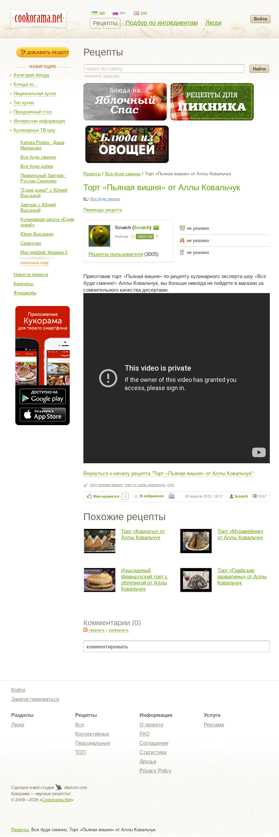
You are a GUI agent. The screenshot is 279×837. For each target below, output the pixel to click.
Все (79, 724)
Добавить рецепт (48, 52)
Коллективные (92, 734)
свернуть (97, 630)
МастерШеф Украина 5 (43, 252)
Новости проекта (31, 274)
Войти (260, 18)
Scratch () (133, 227)
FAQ (145, 734)
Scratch (241, 496)
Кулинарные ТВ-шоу (34, 130)
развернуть (119, 630)
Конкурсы (23, 283)
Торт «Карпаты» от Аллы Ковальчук (143, 534)
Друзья (148, 761)
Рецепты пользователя (115, 254)
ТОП (80, 752)
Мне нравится (106, 496)
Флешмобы (25, 292)
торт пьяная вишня (105, 485)
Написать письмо (156, 227)
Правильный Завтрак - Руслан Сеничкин (43, 178)
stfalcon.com (75, 787)
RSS (85, 630)
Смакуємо (30, 243)
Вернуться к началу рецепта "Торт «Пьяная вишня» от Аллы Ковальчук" (168, 473)
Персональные (92, 743)
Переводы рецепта (102, 209)
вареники (111, 76)
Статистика (153, 752)
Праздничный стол (33, 111)
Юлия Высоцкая (36, 234)
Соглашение (154, 743)
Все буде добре (36, 166)
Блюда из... (26, 84)
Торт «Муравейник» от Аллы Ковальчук (240, 534)
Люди (213, 22)
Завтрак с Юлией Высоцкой (38, 207)
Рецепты (105, 23)
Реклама (214, 724)
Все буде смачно (38, 157)
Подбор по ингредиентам (162, 22)
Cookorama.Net (56, 800)
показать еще (34, 262)
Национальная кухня (35, 93)
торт (171, 485)
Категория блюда (31, 75)
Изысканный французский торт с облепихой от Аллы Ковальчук (144, 579)
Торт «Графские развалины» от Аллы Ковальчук (242, 576)
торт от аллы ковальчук (145, 485)
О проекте (151, 724)
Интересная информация (39, 121)
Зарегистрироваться (35, 699)
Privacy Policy (155, 770)
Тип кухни (24, 102)
